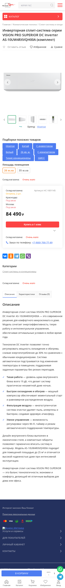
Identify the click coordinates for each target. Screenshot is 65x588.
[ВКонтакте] (5, 256)
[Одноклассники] (10, 256)
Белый (9, 152)
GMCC (41, 158)
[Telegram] (16, 256)
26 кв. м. (25, 152)
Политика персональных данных (18, 514)
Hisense (41, 127)
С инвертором (44, 146)
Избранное (40, 46)
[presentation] (7, 82)
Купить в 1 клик (32, 224)
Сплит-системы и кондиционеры (19, 271)
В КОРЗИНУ (21, 573)
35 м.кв (23, 170)
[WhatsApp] (22, 256)
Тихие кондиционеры (18, 158)
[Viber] (28, 256)
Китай (25, 146)
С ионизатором (46, 152)
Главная (6, 25)
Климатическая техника (25, 25)
